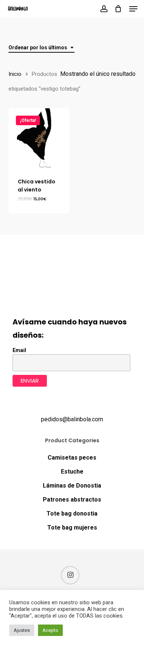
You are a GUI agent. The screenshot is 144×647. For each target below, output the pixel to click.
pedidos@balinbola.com (72, 419)
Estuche (72, 471)
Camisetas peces (72, 457)
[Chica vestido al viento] (38, 138)
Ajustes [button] (22, 630)
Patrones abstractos (72, 499)
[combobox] (41, 47)
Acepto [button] (50, 630)
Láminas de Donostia (72, 485)
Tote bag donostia (72, 513)
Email (19, 350)
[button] (133, 9)
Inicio (14, 74)
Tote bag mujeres (72, 527)
